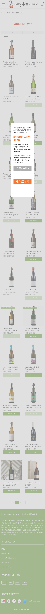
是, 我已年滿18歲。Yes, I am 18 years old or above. (22, 182)
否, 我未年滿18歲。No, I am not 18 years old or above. (22, 169)
